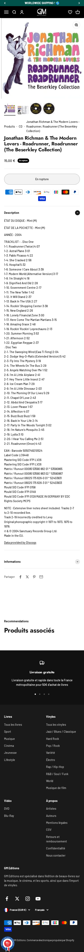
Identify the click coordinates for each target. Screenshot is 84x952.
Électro (50, 760)
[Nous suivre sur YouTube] (38, 898)
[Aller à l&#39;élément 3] (36, 109)
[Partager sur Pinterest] (34, 576)
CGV (48, 829)
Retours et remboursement (56, 839)
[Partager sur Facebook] (20, 576)
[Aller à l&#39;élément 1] (9, 109)
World (49, 781)
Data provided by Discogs (20, 542)
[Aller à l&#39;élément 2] (23, 111)
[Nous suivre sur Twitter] (17, 898)
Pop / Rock (53, 745)
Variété (50, 752)
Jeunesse (10, 752)
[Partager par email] (41, 576)
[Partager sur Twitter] (27, 576)
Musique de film (56, 788)
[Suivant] (79, 3)
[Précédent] (5, 3)
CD (20, 126)
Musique (9, 738)
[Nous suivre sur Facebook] (7, 898)
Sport (7, 731)
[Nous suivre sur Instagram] (27, 898)
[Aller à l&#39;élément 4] (49, 109)
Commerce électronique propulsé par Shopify (50, 940)
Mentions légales (56, 822)
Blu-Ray (9, 815)
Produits (9, 126)
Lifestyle (9, 760)
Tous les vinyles (56, 724)
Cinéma (9, 745)
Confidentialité (55, 848)
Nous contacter (55, 855)
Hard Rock (52, 738)
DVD (6, 808)
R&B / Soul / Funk (57, 774)
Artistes (51, 808)
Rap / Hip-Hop (55, 767)
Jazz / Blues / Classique (61, 731)
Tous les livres (13, 724)
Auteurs (51, 815)
